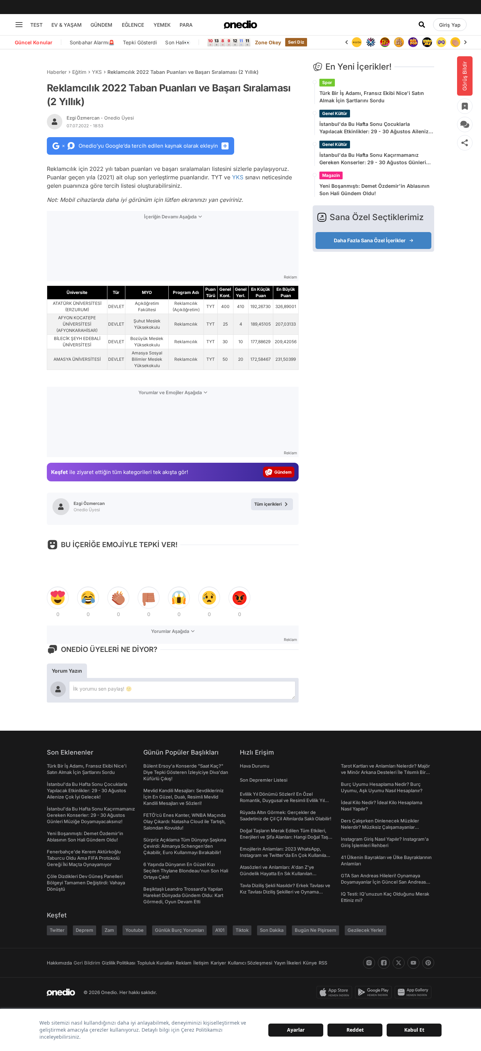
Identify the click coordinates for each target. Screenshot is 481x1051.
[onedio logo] (240, 24)
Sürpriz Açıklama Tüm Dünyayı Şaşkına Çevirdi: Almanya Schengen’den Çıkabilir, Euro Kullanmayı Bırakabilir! (184, 846)
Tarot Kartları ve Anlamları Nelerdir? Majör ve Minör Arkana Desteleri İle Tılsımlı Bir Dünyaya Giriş (385, 772)
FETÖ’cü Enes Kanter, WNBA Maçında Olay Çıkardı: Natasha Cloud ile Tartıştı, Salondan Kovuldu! (184, 821)
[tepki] (58, 598)
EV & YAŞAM (66, 25)
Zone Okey (268, 42)
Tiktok (242, 930)
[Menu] (19, 25)
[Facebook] (384, 963)
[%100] (357, 42)
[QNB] (371, 42)
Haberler (57, 72)
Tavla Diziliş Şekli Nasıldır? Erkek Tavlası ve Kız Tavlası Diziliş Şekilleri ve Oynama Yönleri (285, 892)
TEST (36, 25)
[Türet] (385, 42)
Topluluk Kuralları (155, 963)
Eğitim (79, 72)
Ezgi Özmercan (100, 118)
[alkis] (455, 42)
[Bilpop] (413, 42)
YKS (97, 72)
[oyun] (441, 42)
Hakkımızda (59, 963)
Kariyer (218, 963)
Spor (327, 82)
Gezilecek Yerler (365, 930)
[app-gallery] (414, 992)
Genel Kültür (334, 113)
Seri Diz (296, 42)
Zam (109, 930)
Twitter (57, 930)
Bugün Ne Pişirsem (315, 930)
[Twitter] (399, 963)
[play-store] (375, 992)
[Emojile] (427, 42)
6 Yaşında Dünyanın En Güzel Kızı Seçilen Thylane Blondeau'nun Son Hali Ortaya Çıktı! (185, 870)
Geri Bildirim (87, 963)
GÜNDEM (101, 25)
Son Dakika (271, 930)
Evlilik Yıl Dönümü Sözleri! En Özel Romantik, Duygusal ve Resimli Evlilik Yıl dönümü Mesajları (282, 800)
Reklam (184, 963)
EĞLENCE (133, 25)
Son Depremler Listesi (263, 780)
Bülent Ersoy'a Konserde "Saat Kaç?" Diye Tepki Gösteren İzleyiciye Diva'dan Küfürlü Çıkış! (185, 772)
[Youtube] (413, 963)
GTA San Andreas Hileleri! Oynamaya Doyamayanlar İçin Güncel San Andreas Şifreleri (383, 882)
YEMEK (162, 25)
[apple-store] (336, 992)
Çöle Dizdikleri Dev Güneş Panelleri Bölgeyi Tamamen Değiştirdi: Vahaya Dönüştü (86, 882)
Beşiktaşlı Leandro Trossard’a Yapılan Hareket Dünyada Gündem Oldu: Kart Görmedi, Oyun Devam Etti (183, 895)
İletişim (201, 963)
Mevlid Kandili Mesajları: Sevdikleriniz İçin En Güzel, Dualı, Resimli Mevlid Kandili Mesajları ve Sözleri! (183, 797)
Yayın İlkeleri (287, 963)
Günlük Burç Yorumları (179, 930)
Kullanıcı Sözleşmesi (250, 963)
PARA (186, 25)
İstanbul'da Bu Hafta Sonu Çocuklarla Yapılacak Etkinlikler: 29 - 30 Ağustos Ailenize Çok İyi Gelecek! (375, 128)
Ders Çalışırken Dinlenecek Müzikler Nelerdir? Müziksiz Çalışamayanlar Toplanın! (380, 827)
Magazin (331, 175)
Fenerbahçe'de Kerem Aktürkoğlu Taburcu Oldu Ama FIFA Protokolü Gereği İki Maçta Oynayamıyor (84, 858)
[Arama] (421, 24)
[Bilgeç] (399, 42)
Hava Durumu (254, 766)
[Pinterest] (428, 963)
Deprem (84, 930)
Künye (310, 963)
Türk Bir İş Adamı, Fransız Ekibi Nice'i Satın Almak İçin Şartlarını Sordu (371, 96)
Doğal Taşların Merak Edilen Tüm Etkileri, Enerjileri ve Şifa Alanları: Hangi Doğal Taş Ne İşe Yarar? (284, 837)
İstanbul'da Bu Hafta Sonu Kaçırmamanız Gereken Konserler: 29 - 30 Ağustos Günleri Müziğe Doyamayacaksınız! (372, 159)
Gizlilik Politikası (118, 963)
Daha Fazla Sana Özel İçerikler (370, 240)
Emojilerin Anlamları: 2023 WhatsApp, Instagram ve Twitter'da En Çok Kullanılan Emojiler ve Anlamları (284, 855)
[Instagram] (369, 963)
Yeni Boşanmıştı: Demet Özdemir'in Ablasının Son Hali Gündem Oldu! (374, 189)
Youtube (134, 930)
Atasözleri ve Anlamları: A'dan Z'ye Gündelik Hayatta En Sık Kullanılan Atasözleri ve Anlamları (277, 873)
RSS (323, 963)
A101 (219, 930)
